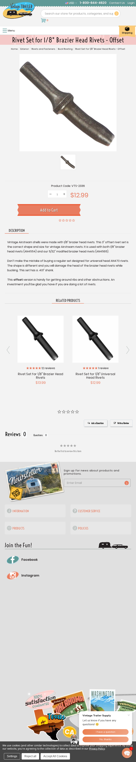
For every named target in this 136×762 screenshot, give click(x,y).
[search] (116, 13)
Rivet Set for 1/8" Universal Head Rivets (95, 376)
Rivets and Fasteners (43, 49)
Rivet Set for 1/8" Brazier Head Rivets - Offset (100, 49)
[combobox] (80, 13)
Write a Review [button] (123, 423)
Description (17, 230)
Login (131, 3)
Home (14, 49)
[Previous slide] (127, 350)
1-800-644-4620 (93, 3)
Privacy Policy (96, 748)
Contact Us (117, 3)
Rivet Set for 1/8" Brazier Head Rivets (40, 376)
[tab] (68, 301)
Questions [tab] (38, 435)
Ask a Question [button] (97, 423)
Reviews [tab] (13, 434)
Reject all (30, 756)
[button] (127, 753)
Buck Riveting (65, 49)
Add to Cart (40, 339)
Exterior (24, 49)
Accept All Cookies (55, 756)
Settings (12, 756)
